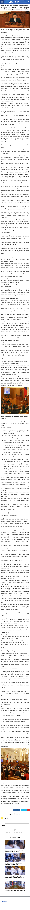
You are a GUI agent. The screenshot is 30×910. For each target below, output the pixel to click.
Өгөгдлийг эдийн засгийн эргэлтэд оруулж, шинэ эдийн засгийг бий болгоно (14, 851)
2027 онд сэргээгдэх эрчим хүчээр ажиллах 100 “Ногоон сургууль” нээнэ (15, 891)
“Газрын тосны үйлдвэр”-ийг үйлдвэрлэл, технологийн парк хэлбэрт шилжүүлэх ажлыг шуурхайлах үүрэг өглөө (14, 877)
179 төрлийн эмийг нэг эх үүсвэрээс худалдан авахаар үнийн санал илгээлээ (14, 864)
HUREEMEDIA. (15, 903)
